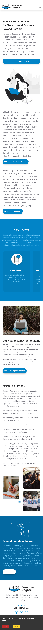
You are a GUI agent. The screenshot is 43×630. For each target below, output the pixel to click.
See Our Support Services (14, 371)
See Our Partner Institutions (15, 162)
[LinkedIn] (21, 612)
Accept (16, 627)
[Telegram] (26, 612)
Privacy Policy (21, 605)
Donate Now (9, 572)
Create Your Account (12, 211)
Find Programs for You (21, 61)
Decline (5, 627)
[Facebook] (16, 612)
